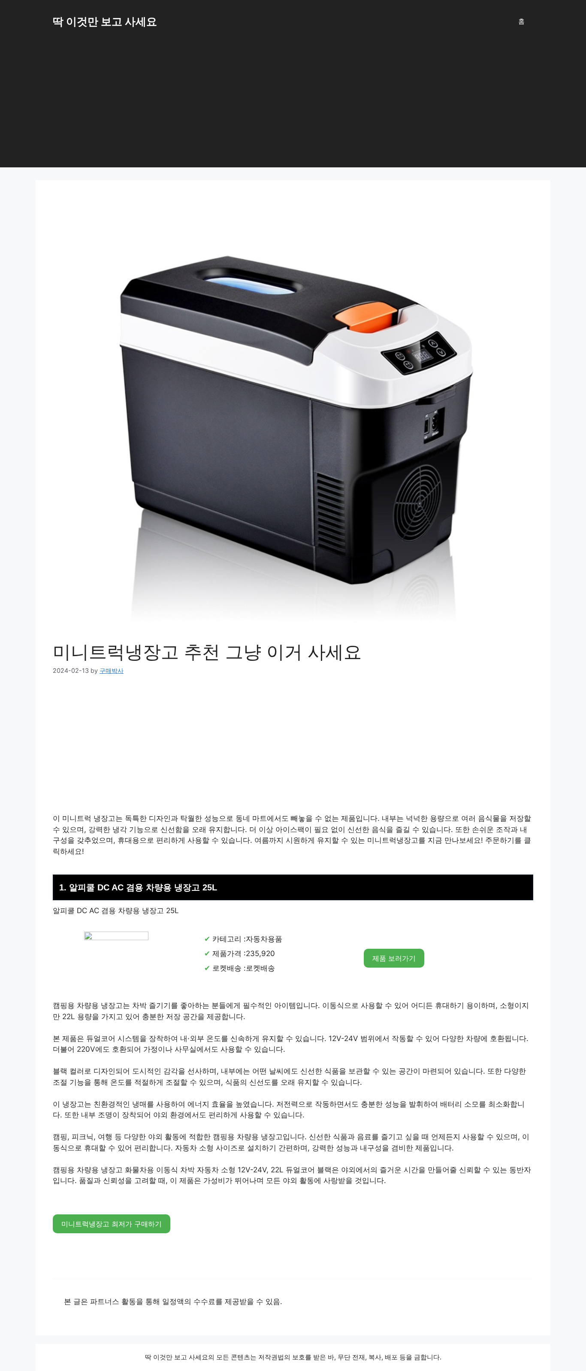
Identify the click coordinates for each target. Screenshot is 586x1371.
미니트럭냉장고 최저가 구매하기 (111, 1224)
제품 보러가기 (394, 958)
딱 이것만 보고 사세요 (105, 21)
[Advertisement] (293, 107)
